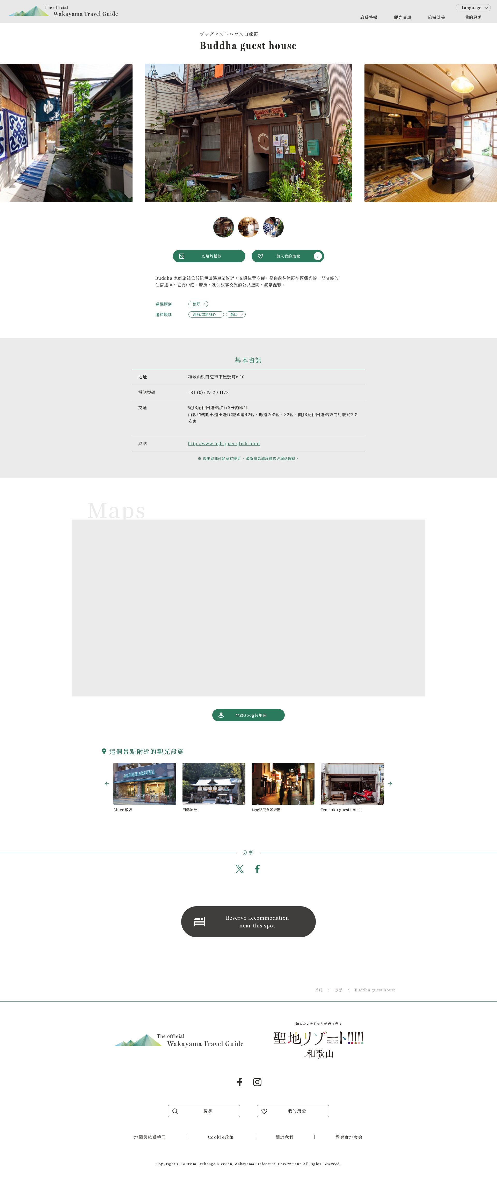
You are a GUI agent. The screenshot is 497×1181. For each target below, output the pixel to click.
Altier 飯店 (122, 809)
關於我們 (285, 1137)
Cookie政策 (221, 1137)
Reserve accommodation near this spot (257, 921)
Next (390, 783)
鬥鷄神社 (189, 809)
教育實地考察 (349, 1137)
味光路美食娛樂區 (266, 809)
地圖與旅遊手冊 (150, 1137)
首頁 (319, 989)
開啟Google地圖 (251, 715)
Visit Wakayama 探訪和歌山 (63, 11)
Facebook (257, 869)
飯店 (234, 314)
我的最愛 (473, 17)
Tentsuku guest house (341, 809)
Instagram (257, 1082)
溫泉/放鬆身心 (204, 314)
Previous (107, 783)
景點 (338, 989)
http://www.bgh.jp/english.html (224, 444)
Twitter (239, 869)
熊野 (196, 303)
